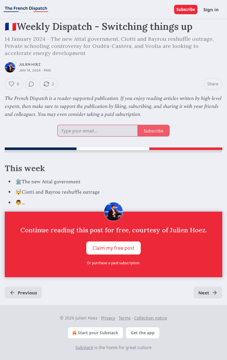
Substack (84, 347)
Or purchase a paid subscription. (113, 262)
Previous (27, 293)
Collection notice (150, 318)
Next (203, 293)
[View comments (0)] (31, 84)
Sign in (211, 9)
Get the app (143, 332)
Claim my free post (113, 247)
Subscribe (185, 9)
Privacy (108, 318)
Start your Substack (98, 332)
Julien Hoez (29, 64)
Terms (125, 318)
